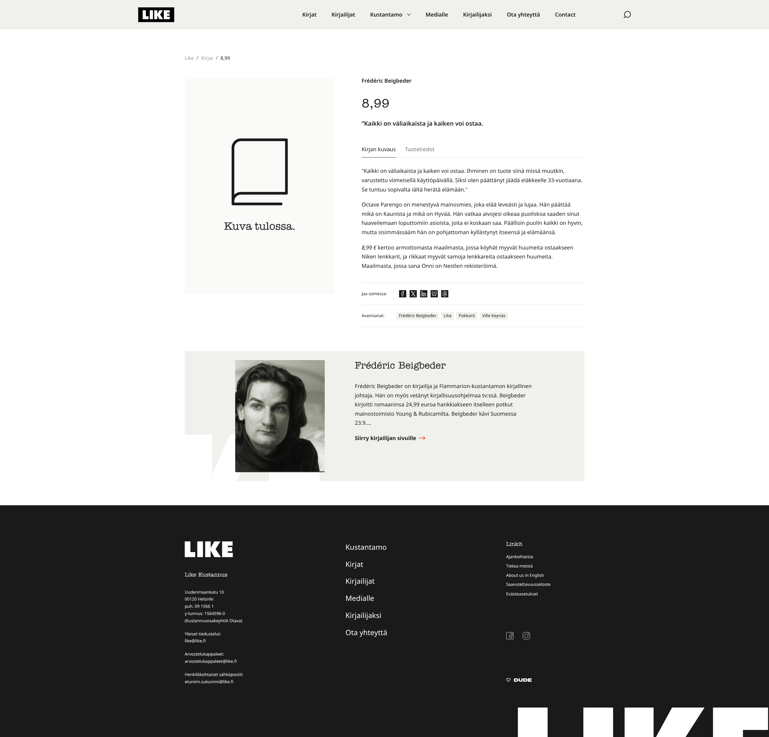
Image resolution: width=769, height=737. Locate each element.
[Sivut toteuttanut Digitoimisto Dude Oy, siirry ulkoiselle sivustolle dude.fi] (519, 681)
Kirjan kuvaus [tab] (379, 149)
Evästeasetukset (522, 594)
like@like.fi (195, 641)
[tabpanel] (473, 219)
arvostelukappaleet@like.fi (211, 661)
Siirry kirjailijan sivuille (386, 438)
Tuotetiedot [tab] (420, 149)
